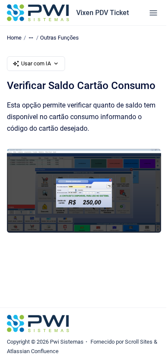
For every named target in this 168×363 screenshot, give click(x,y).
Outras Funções (59, 37)
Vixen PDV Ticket (102, 13)
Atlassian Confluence (33, 351)
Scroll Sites (138, 341)
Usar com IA (36, 63)
